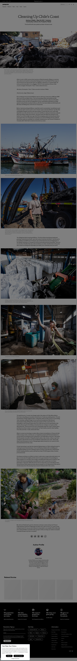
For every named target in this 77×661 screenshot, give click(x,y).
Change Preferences (15, 658)
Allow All (9, 655)
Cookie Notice (21, 652)
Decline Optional (18, 655)
